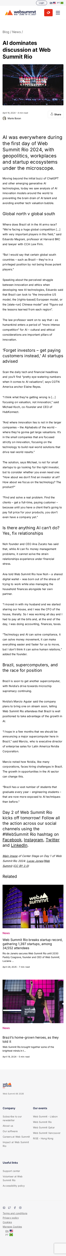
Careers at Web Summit (16, 1136)
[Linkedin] (4, 1208)
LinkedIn (19, 845)
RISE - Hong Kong (43, 1138)
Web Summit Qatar (44, 1127)
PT (58, 3)
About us (8, 1125)
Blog (6, 32)
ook (17, 839)
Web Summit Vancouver (46, 1132)
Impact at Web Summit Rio (16, 1144)
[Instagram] (20, 1208)
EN (51, 3)
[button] (57, 12)
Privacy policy (11, 1217)
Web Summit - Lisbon (45, 1116)
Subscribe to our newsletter (12, 1118)
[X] (9, 1208)
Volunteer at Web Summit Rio (13, 1178)
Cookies (7, 1222)
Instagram (33, 839)
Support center (11, 1170)
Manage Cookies (12, 1226)
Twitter (53, 839)
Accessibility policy (14, 1185)
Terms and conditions (15, 1213)
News (16, 32)
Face (7, 839)
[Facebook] (15, 1208)
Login (41, 3)
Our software (10, 1131)
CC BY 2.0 (21, 866)
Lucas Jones (35, 861)
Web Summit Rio (42, 1121)
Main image (10, 856)
